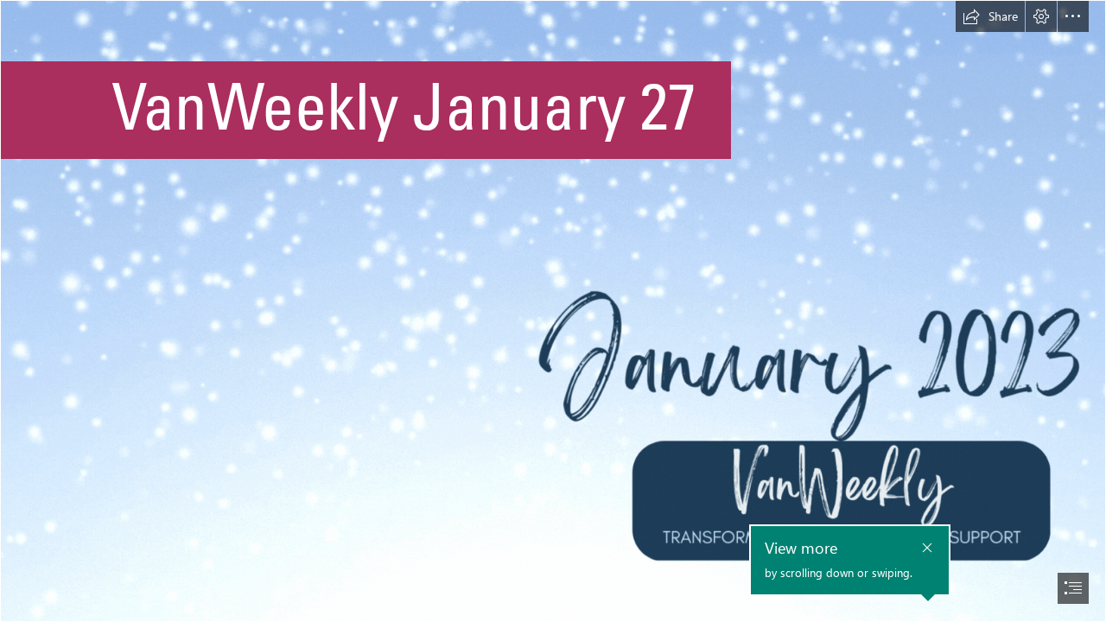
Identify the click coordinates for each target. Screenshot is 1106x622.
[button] (990, 16)
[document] (553, 311)
